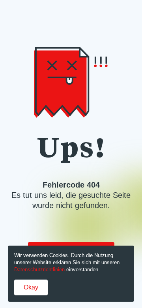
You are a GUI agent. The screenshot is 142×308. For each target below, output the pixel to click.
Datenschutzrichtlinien (39, 269)
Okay (31, 287)
